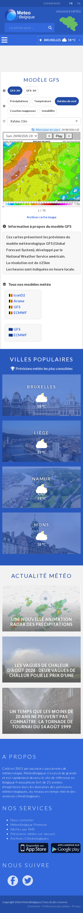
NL (79, 3)
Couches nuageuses (23, 110)
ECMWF (20, 313)
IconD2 (19, 295)
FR (71, 3)
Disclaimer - (34, 906)
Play (59, 136)
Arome (19, 301)
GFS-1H (31, 90)
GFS (17, 307)
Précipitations (19, 101)
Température (42, 101)
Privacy (76, 906)
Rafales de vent (67, 101)
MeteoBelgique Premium (28, 825)
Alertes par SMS (22, 829)
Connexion (51, 3)
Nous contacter (22, 820)
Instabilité (48, 110)
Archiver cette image (41, 217)
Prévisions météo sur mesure (32, 834)
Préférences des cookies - (56, 906)
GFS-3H (15, 90)
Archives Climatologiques (29, 838)
